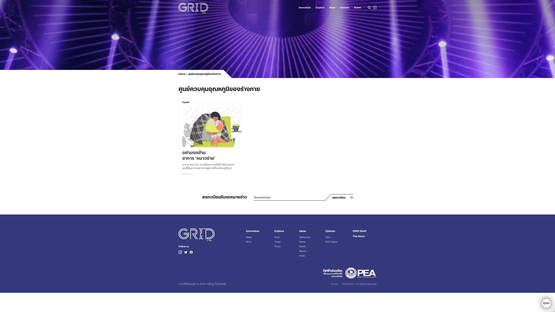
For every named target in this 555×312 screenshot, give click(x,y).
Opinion (344, 7)
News (249, 237)
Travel (277, 242)
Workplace (304, 237)
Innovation (305, 7)
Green (302, 256)
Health (302, 246)
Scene (357, 7)
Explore (320, 7)
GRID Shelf (359, 231)
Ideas (332, 7)
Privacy (334, 284)
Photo (277, 246)
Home (302, 242)
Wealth (303, 251)
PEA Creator (331, 242)
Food (277, 237)
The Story (359, 236)
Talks (328, 237)
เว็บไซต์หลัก (220, 284)
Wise (248, 242)
